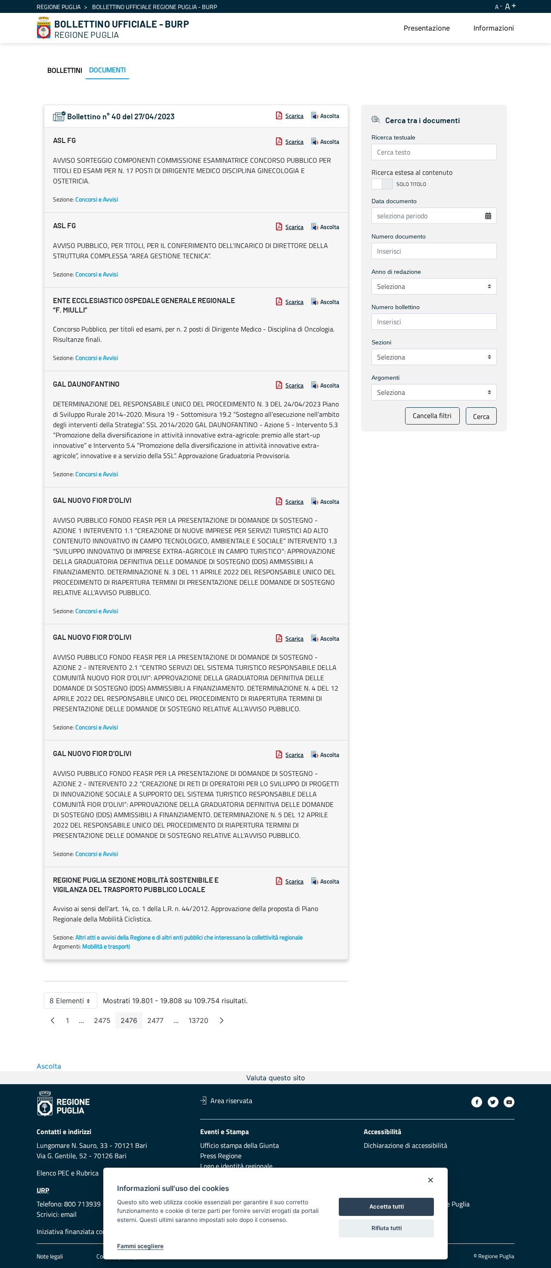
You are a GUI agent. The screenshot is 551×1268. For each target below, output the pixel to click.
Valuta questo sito (275, 1077)
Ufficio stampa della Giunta (239, 1145)
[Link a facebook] (476, 1102)
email (69, 1214)
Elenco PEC (53, 1173)
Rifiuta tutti (386, 1228)
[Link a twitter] (493, 1102)
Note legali (50, 1256)
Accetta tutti (386, 1206)
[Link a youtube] (509, 1102)
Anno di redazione (396, 272)
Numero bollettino (395, 307)
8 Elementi (73, 1002)
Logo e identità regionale (236, 1166)
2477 (158, 1022)
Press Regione (220, 1155)
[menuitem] (427, 28)
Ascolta (329, 115)
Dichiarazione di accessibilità (405, 1145)
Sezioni (381, 342)
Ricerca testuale (393, 137)
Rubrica (87, 1173)
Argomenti (385, 378)
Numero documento (398, 236)
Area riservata (231, 1100)
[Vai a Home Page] (44, 28)
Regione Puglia (58, 6)
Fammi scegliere (140, 1246)
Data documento (394, 201)
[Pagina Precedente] (52, 1020)
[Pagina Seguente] (221, 1020)
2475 (105, 1022)
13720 (201, 1022)
